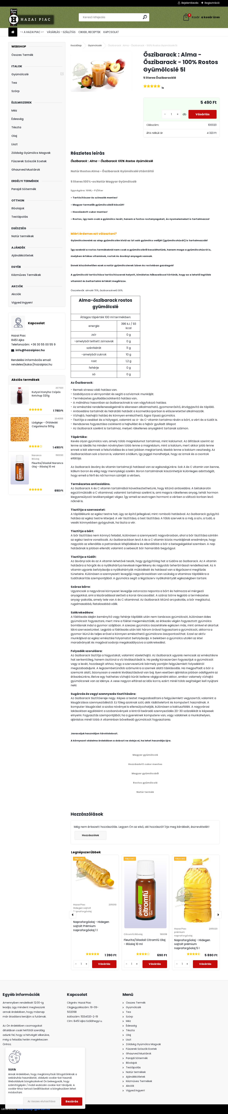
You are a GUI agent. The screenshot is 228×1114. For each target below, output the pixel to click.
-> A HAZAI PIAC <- (32, 32)
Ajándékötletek (22, 255)
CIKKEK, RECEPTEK (89, 32)
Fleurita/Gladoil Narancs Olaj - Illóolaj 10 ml (47, 464)
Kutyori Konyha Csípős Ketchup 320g (46, 393)
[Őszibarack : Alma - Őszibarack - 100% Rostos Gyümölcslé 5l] (101, 71)
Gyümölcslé (19, 74)
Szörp (15, 91)
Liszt (14, 144)
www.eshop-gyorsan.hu (33, 1109)
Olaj (14, 136)
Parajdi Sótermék (23, 189)
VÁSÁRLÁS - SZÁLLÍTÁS (61, 32)
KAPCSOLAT (111, 32)
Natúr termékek (22, 236)
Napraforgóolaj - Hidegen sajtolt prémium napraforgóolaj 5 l (192, 944)
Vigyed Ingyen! (22, 302)
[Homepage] (12, 32)
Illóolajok (17, 208)
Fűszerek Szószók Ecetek (29, 161)
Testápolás (19, 217)
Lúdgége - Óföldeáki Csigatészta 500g (45, 424)
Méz (14, 110)
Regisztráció (212, 3)
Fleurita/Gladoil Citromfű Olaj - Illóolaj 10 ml (144, 942)
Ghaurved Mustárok (25, 170)
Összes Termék (22, 55)
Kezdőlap (76, 45)
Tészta (16, 127)
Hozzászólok (90, 835)
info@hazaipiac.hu (30, 350)
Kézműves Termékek (26, 275)
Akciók (16, 294)
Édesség (17, 119)
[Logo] (32, 17)
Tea (14, 83)
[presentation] (72, 914)
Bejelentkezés (190, 3)
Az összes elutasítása (41, 1101)
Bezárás (72, 1101)
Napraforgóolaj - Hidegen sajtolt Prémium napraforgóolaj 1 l (91, 926)
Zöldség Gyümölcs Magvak (31, 153)
